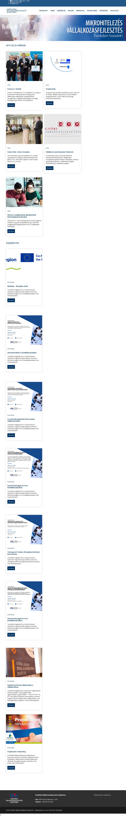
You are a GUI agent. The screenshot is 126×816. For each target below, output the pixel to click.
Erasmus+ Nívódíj (14, 89)
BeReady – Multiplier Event (17, 286)
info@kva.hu (14, 3)
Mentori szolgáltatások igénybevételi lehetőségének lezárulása (21, 216)
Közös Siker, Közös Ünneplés (18, 152)
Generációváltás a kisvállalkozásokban (22, 353)
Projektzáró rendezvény (16, 751)
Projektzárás (51, 89)
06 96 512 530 (16, 2)
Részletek (11, 105)
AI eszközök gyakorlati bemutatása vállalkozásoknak (21, 420)
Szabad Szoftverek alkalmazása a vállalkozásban (20, 686)
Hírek (8, 85)
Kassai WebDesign (50, 810)
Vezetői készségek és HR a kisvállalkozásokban (17, 486)
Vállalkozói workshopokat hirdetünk (59, 152)
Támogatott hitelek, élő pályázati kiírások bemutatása (23, 553)
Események (10, 282)
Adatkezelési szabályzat (102, 795)
